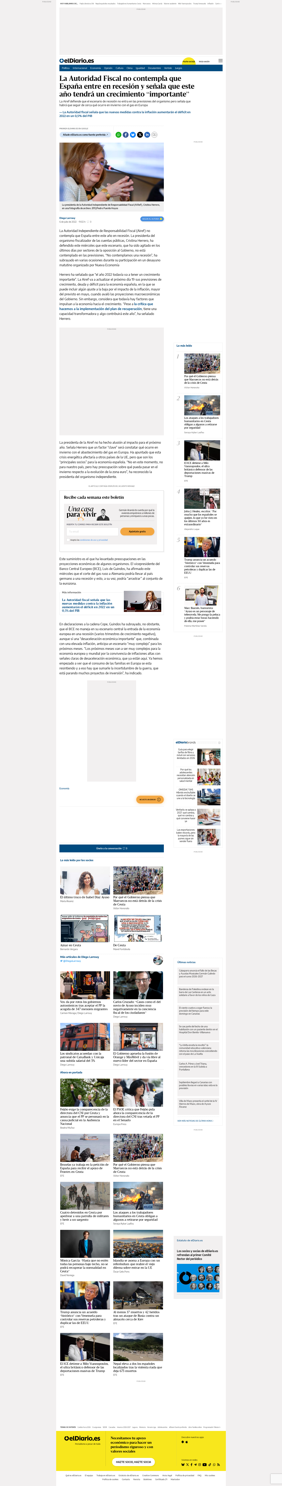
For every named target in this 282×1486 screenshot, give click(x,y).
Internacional (80, 67)
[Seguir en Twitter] (187, 1464)
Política (66, 67)
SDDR (105, 1427)
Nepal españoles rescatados (105, 4)
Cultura (119, 67)
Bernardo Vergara (69, 949)
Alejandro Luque (191, 529)
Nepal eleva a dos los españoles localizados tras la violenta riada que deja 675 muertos (137, 1367)
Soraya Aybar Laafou (123, 1223)
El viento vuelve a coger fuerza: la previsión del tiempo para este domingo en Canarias (195, 1010)
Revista (136, 1479)
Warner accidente (170, 4)
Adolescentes (162, 1427)
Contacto (126, 1479)
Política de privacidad (184, 1475)
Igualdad (140, 67)
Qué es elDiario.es (73, 1475)
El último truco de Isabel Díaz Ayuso (84, 897)
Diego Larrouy (67, 218)
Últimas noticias (186, 962)
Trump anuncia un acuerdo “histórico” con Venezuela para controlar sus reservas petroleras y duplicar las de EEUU (83, 1317)
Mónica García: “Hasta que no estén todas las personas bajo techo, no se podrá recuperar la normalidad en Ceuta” (84, 1265)
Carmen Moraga (68, 1013)
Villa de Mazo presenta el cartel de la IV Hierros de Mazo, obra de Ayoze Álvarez (198, 1104)
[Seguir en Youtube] (205, 1464)
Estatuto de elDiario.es (190, 1240)
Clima (130, 67)
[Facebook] (126, 135)
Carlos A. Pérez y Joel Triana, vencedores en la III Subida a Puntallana (193, 1066)
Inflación (210, 4)
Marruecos (147, 4)
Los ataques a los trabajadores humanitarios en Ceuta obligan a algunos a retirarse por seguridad (135, 1216)
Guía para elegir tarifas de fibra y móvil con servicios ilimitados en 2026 (186, 753)
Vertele (168, 67)
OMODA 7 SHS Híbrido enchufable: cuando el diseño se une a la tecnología (186, 794)
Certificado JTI (161, 1479)
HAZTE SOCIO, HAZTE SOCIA (133, 1462)
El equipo (89, 1475)
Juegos (178, 67)
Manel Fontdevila (121, 949)
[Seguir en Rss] (218, 1464)
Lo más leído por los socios (76, 860)
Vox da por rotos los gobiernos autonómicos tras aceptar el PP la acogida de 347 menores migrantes (84, 1005)
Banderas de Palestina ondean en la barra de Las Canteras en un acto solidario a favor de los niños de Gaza (197, 992)
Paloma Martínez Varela (195, 625)
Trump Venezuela (199, 4)
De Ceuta (119, 945)
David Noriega (67, 1275)
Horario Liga (151, 1427)
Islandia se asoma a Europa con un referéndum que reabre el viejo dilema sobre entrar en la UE (136, 1264)
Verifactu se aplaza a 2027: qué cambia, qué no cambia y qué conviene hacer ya (186, 815)
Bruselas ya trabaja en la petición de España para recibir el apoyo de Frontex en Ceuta (84, 1168)
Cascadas (112, 1427)
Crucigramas (96, 1427)
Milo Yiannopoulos (185, 4)
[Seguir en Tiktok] (209, 1464)
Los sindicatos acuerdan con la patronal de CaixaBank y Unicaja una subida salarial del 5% (82, 1057)
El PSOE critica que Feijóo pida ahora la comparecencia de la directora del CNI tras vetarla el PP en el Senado (136, 1114)
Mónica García (157, 4)
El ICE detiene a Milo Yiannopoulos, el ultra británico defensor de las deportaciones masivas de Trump (84, 1367)
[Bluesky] (133, 135)
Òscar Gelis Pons (121, 1271)
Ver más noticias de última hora (194, 1121)
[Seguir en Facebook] (191, 1464)
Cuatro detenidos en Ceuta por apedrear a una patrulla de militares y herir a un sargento (84, 1216)
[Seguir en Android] (182, 1441)
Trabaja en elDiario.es (105, 1475)
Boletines (147, 1479)
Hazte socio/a (189, 62)
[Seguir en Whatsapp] (214, 1464)
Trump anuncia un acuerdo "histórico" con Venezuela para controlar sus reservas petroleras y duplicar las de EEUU (202, 566)
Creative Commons (150, 1475)
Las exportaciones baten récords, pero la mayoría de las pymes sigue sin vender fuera (185, 835)
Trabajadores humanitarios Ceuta (129, 4)
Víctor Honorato (121, 908)
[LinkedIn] (147, 135)
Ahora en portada (71, 1072)
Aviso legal (167, 1475)
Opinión (108, 67)
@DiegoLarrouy (72, 961)
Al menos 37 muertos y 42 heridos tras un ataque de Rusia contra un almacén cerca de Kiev (136, 1315)
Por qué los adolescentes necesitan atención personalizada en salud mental (186, 775)
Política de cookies (110, 1479)
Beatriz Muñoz (67, 1127)
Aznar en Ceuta (70, 945)
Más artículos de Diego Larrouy (79, 957)
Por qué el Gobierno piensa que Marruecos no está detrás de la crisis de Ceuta (137, 900)
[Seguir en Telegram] (195, 1464)
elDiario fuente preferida (178, 1427)
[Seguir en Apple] (187, 1441)
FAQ (199, 1475)
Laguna (135, 1427)
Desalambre (154, 67)
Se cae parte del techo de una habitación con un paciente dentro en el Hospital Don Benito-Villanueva (198, 1029)
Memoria (142, 1427)
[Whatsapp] (118, 135)
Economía (95, 67)
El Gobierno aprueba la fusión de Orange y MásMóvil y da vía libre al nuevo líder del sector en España (136, 1057)
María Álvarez (66, 901)
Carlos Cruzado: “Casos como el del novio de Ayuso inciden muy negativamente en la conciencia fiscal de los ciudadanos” (137, 1007)
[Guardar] (154, 135)
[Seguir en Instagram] (199, 1464)
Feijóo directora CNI (87, 4)
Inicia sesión (204, 62)
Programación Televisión (212, 1427)
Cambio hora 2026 (84, 1427)
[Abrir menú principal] (221, 60)
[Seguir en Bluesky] (182, 1464)
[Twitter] (140, 135)
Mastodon (175, 1479)
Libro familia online (195, 1427)
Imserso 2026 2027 (124, 1427)
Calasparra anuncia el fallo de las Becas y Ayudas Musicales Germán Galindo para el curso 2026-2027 (198, 973)
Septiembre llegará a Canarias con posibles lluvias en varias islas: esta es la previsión (198, 1085)
